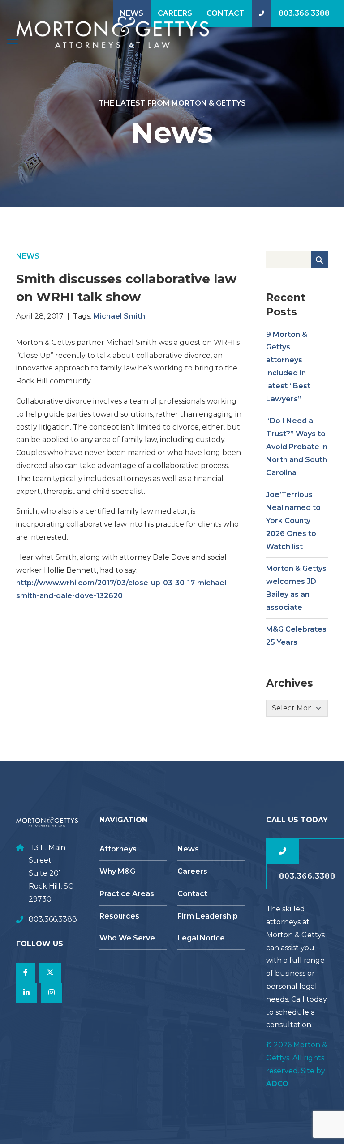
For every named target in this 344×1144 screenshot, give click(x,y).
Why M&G (117, 871)
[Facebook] (25, 973)
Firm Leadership (207, 916)
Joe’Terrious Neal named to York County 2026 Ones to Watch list (293, 520)
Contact (225, 13)
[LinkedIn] (26, 993)
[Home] (112, 32)
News (131, 13)
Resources (119, 916)
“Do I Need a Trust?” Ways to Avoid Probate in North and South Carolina (296, 446)
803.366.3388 (304, 13)
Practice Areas (126, 893)
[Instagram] (51, 993)
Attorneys (118, 849)
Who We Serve (127, 938)
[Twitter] (50, 973)
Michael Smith (119, 316)
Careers (175, 13)
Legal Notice (201, 938)
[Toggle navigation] (12, 43)
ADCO (277, 1084)
